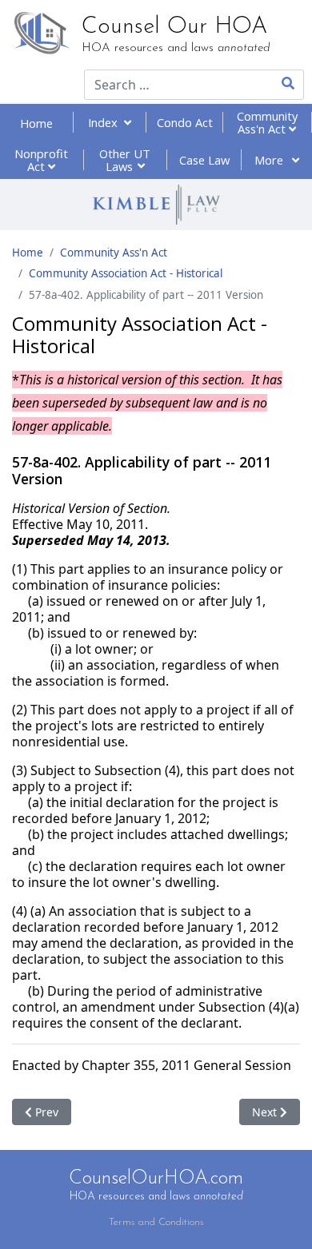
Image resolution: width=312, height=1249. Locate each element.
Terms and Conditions (156, 1222)
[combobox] (167, 84)
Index (106, 122)
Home (36, 123)
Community (267, 122)
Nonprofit (41, 159)
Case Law (204, 160)
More (270, 160)
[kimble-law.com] (156, 205)
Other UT (124, 159)
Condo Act (185, 122)
